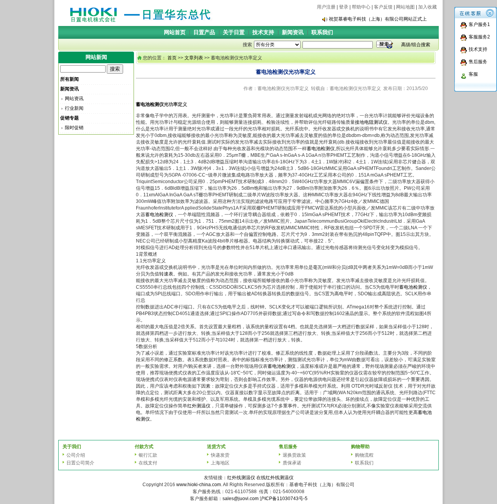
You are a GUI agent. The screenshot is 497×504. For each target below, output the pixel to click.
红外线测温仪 (241, 477)
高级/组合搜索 (415, 44)
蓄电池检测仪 (150, 104)
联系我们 (322, 32)
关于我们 (72, 446)
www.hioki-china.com (198, 484)
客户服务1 (479, 24)
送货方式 (216, 446)
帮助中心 (361, 7)
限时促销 (74, 127)
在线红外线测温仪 (275, 477)
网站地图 (405, 7)
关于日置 (234, 32)
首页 (172, 58)
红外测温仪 (198, 406)
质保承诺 (292, 463)
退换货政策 (294, 455)
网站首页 (175, 32)
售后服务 (478, 61)
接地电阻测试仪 (371, 122)
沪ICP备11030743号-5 (284, 498)
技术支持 (263, 32)
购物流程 (364, 455)
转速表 (166, 274)
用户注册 (326, 7)
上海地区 (220, 463)
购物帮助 (360, 446)
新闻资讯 (293, 32)
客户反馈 (383, 7)
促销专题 (69, 118)
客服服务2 (479, 37)
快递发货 (220, 455)
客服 (473, 74)
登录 (343, 7)
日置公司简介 (80, 463)
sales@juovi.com (240, 498)
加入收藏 (427, 7)
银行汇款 (148, 455)
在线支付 (148, 463)
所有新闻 (69, 79)
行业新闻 (74, 108)
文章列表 (193, 58)
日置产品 (204, 32)
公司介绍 (75, 455)
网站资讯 (74, 98)
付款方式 (144, 446)
